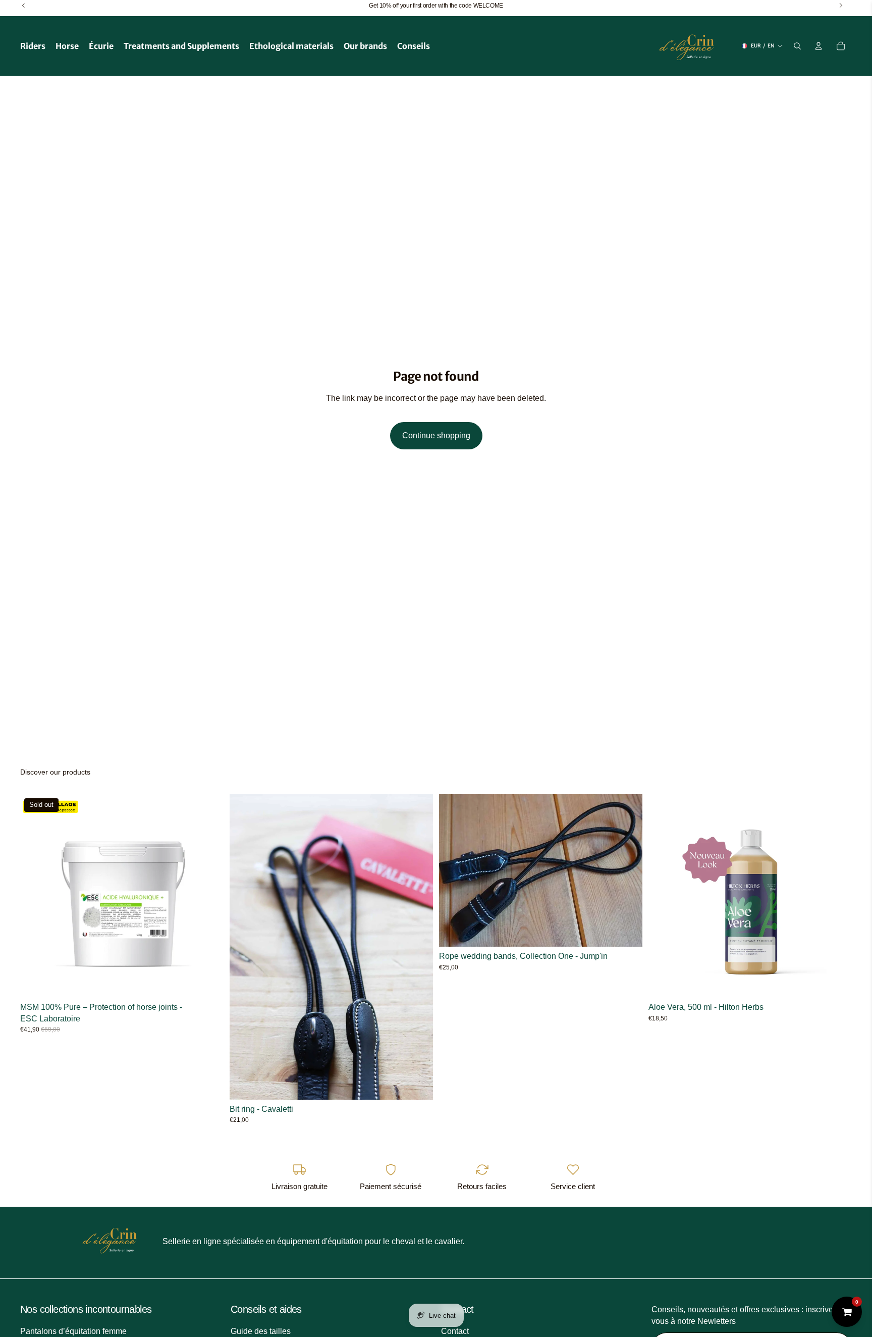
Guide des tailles (261, 1331)
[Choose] (627, 931)
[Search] (797, 46)
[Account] (818, 46)
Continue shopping (436, 435)
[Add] (417, 1084)
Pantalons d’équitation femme (73, 1331)
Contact (455, 1331)
